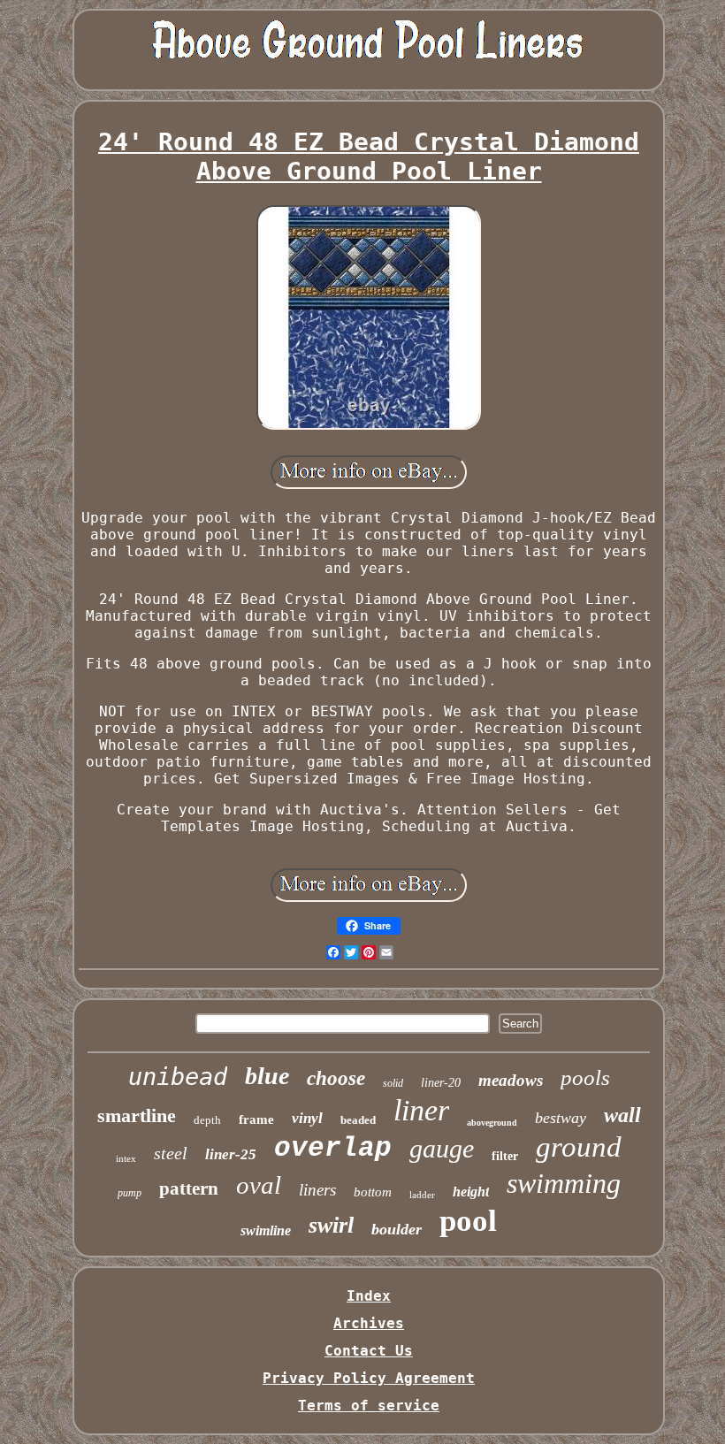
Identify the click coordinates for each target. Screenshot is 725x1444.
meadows (510, 1080)
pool (468, 1220)
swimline (265, 1230)
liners (317, 1189)
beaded (358, 1120)
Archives (368, 1323)
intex (126, 1158)
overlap (333, 1148)
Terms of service (368, 1405)
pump (129, 1193)
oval (258, 1185)
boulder (396, 1229)
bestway (560, 1118)
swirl (331, 1225)
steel (170, 1153)
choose (336, 1078)
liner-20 (441, 1082)
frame (256, 1119)
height (471, 1191)
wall (622, 1115)
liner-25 (230, 1154)
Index (369, 1295)
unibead (177, 1076)
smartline (136, 1115)
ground (579, 1147)
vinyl (307, 1118)
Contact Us (368, 1350)
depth (207, 1120)
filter (505, 1156)
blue (267, 1075)
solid (393, 1083)
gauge (441, 1148)
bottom (373, 1192)
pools (585, 1077)
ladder (422, 1194)
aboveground (492, 1122)
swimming (564, 1183)
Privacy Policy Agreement (369, 1378)
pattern (188, 1188)
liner (421, 1110)
